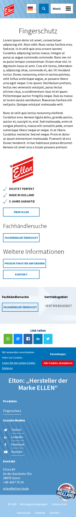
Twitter (16, 430)
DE (31, 8)
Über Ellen (21, 212)
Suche (44, 8)
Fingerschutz (12, 411)
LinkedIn (17, 437)
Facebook (17, 444)
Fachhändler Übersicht (21, 238)
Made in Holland (66, 492)
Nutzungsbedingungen (33, 504)
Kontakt (21, 274)
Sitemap (40, 513)
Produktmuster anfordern (24, 263)
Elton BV (8, 10)
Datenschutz (59, 504)
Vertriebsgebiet (58, 306)
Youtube (16, 452)
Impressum (23, 513)
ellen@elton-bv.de (16, 488)
